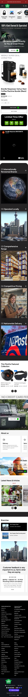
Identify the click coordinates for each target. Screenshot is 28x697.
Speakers (16, 660)
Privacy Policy (4, 617)
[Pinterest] (14, 695)
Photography (4, 669)
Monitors (3, 660)
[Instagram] (16, 695)
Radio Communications (19, 646)
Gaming (16, 634)
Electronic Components (19, 630)
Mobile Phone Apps (5, 658)
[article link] (20, 504)
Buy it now (14, 111)
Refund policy (4, 633)
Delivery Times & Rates (6, 614)
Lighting (3, 654)
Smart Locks (17, 652)
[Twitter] (10, 695)
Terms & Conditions (5, 629)
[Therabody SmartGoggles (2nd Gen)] (20, 375)
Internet (3, 650)
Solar (15, 658)
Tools (15, 669)
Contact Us (3, 612)
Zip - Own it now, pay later (7, 636)
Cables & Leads (17, 615)
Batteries (16, 613)
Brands (2, 610)
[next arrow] (26, 2)
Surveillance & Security (19, 666)
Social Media (17, 656)
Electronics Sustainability (19, 632)
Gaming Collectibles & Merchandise (19, 636)
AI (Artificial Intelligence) (19, 609)
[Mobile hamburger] (2, 5)
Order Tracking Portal (6, 635)
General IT (16, 639)
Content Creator (17, 624)
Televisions (16, 667)
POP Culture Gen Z (5, 671)
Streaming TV (17, 664)
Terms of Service (5, 631)
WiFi (15, 675)
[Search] (24, 6)
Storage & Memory (18, 662)
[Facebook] (12, 695)
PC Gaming (3, 666)
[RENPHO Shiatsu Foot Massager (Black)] (7, 375)
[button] (26, 6)
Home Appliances (5, 644)
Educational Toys (18, 628)
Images (3, 648)
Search (2, 623)
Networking (4, 662)
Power (2, 673)
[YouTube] (18, 695)
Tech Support (4, 627)
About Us (3, 608)
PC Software (4, 667)
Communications (18, 620)
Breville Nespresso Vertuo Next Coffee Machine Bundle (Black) (14, 90)
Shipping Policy (4, 625)
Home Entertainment (5, 646)
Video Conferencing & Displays (19, 672)
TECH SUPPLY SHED (17, 693)
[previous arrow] (2, 2)
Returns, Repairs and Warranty (6, 620)
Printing (16, 644)
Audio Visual (17, 611)
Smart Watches (17, 654)
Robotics (16, 648)
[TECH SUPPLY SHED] (7, 6)
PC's (2, 664)
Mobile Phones (4, 656)
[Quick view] (12, 380)
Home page (4, 616)
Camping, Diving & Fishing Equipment (20, 617)
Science (16, 650)
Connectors (16, 622)
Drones (15, 626)
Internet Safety (4, 652)
